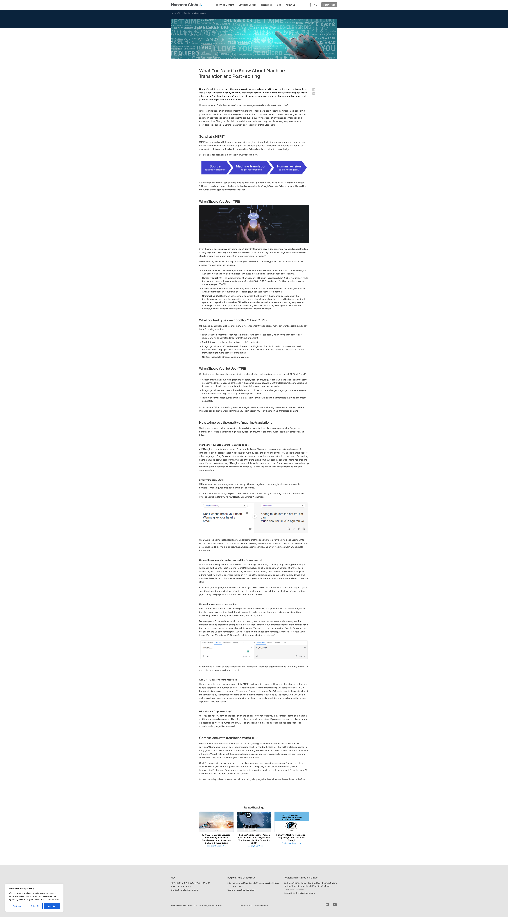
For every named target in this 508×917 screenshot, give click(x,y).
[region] (34, 898)
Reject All (35, 906)
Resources (266, 4)
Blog (278, 4)
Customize (17, 906)
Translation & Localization (195, 13)
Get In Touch (329, 4)
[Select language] (310, 4)
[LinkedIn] (313, 89)
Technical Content (225, 4)
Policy (261, 905)
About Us (290, 4)
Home (173, 13)
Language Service (247, 4)
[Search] (315, 4)
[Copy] (313, 93)
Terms (246, 905)
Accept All (51, 906)
